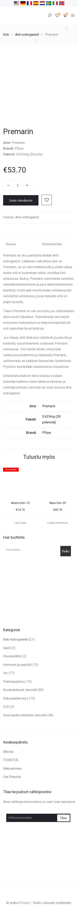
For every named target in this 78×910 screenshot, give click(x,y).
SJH (6, 707)
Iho (5, 673)
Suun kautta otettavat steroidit (25, 715)
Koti (6, 35)
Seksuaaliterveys (15, 698)
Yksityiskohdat (52, 244)
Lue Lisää (20, 522)
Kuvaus (11, 244)
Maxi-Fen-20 (58, 503)
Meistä (8, 752)
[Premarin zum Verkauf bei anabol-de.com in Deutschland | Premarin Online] (23, 3)
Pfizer (46, 433)
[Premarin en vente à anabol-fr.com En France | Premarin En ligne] (29, 3)
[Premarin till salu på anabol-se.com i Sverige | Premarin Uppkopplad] (49, 3)
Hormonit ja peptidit (17, 665)
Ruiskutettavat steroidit (20, 690)
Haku (65, 551)
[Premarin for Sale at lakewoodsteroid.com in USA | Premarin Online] (16, 3)
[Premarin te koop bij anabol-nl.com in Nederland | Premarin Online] (42, 3)
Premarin (48, 406)
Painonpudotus (14, 682)
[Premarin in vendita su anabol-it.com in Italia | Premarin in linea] (55, 3)
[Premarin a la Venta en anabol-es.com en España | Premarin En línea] (36, 3)
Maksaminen (12, 769)
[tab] (21, 244)
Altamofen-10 (20, 503)
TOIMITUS (10, 760)
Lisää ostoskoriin (20, 200)
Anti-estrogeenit (27, 35)
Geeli (7, 648)
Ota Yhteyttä (12, 777)
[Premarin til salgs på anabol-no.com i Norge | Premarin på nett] (61, 3)
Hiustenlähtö (12, 656)
